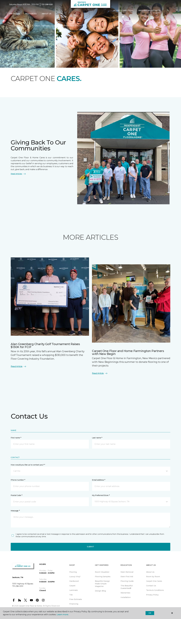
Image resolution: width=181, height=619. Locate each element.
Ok (149, 613)
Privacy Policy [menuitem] (152, 595)
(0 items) (123, 17)
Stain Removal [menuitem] (127, 572)
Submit (90, 547)
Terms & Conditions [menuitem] (155, 590)
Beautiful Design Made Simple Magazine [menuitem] (102, 583)
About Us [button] (46, 14)
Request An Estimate (149, 10)
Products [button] (14, 14)
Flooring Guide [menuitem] (127, 581)
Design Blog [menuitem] (100, 591)
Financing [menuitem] (73, 604)
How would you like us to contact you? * (28, 465)
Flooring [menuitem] (73, 572)
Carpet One (16, 26)
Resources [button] (31, 14)
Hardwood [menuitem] (74, 581)
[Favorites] (118, 17)
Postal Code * (16, 495)
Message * (15, 511)
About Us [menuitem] (150, 572)
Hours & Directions (123, 10)
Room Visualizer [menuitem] (102, 572)
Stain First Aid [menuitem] (127, 576)
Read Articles (16, 174)
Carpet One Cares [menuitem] (154, 581)
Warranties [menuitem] (125, 593)
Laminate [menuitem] (73, 590)
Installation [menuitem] (126, 597)
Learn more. (63, 614)
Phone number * (18, 480)
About (27, 26)
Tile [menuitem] (71, 595)
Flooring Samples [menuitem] (102, 576)
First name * (16, 438)
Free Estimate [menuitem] (75, 599)
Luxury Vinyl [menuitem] (74, 576)
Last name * (97, 438)
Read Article (16, 366)
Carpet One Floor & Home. (30, 606)
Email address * (98, 480)
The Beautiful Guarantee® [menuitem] (127, 587)
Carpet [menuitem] (72, 586)
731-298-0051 (47, 4)
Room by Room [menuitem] (153, 576)
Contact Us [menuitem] (151, 586)
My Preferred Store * (101, 495)
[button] (113, 17)
